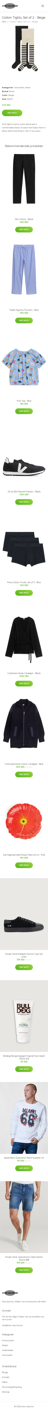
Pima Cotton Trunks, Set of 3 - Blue (24, 582)
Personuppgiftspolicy (12, 1387)
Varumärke (19, 87)
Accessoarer (8, 1340)
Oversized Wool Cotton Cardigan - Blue (24, 764)
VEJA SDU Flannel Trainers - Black (24, 491)
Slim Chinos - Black (24, 219)
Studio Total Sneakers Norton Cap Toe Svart (24, 955)
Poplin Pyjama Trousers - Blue (24, 310)
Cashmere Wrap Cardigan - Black (24, 673)
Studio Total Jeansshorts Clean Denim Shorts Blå (24, 1258)
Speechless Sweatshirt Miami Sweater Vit (24, 1157)
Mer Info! (12, 113)
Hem (4, 21)
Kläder (5, 1345)
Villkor (5, 1382)
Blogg (5, 1372)
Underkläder (7, 1350)
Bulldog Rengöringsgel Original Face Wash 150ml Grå (24, 1057)
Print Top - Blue (24, 401)
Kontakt (5, 1377)
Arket (27, 87)
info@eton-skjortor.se (12, 1325)
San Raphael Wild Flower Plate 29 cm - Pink (24, 855)
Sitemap (6, 1392)
